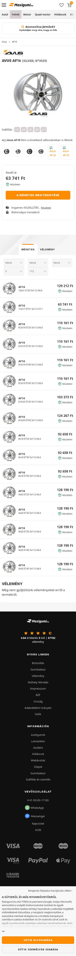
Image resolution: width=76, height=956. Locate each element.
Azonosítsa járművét (38, 28)
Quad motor (43, 14)
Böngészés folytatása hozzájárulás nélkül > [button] (50, 890)
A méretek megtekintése (38, 195)
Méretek (28, 249)
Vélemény (47, 249)
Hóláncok (60, 14)
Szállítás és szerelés (38, 779)
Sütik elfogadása (38, 940)
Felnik (16, 14)
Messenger (38, 816)
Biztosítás (38, 663)
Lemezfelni (38, 741)
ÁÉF (38, 695)
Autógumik (38, 735)
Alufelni (38, 747)
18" (24, 129)
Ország (38, 701)
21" (44, 129)
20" (37, 129)
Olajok (38, 767)
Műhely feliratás (38, 682)
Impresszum (38, 688)
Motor (27, 14)
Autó (5, 14)
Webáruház (38, 760)
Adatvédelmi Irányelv (38, 708)
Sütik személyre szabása (38, 949)
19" (30, 129)
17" (17, 129)
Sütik (38, 714)
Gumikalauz (38, 669)
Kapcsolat (38, 823)
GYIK (38, 830)
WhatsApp (37, 807)
